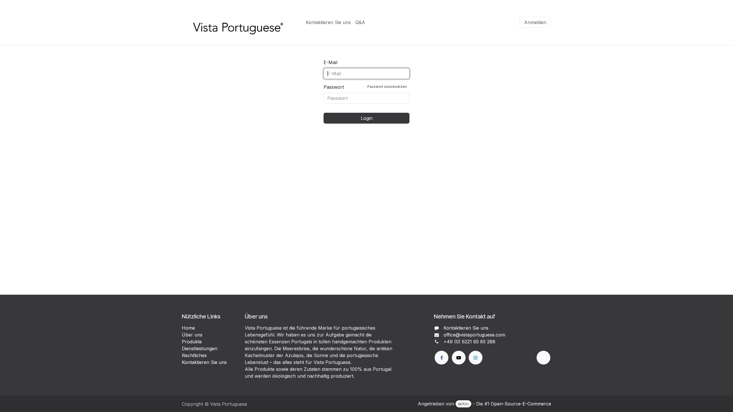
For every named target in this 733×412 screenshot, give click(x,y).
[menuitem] (328, 22)
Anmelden (535, 22)
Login (367, 118)
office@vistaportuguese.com (474, 335)
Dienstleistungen (199, 348)
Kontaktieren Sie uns (204, 362)
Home (188, 328)
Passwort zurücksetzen (387, 86)
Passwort (365, 87)
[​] (441, 358)
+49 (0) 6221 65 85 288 (469, 341)
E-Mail (330, 62)
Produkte (192, 341)
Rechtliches (194, 355)
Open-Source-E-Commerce (521, 404)
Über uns (192, 335)
